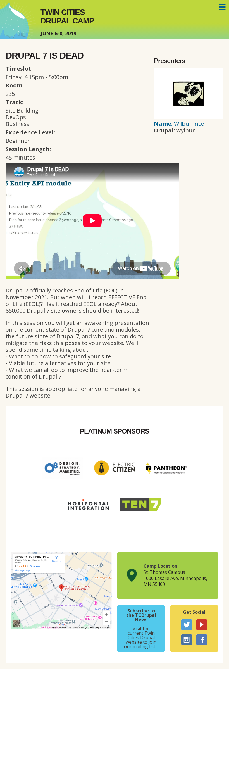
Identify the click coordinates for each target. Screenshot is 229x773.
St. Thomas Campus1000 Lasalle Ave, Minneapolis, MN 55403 (175, 578)
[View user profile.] (188, 117)
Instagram (186, 639)
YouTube (201, 624)
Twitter (186, 624)
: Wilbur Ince (179, 123)
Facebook (201, 639)
